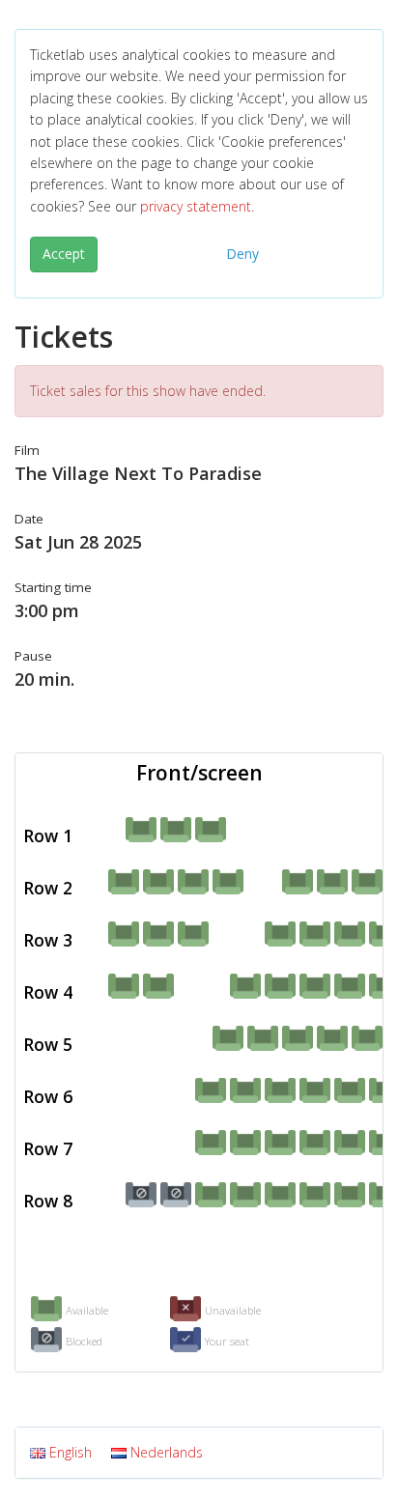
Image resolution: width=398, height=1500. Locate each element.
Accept (64, 253)
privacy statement (195, 206)
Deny (242, 253)
